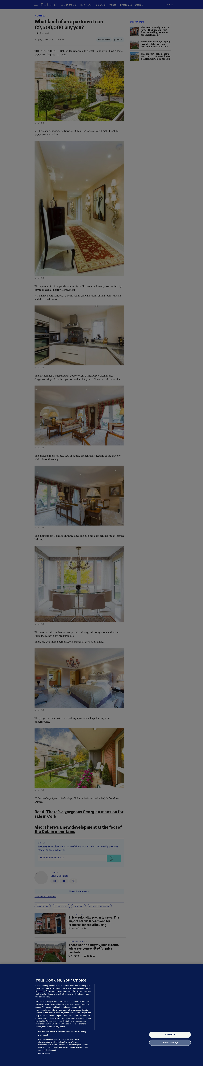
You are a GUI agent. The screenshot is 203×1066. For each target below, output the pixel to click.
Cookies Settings (170, 1042)
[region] (101, 1015)
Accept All (170, 1034)
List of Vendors (45, 1053)
